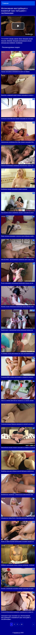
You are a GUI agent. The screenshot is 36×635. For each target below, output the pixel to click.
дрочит (16, 38)
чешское (3, 40)
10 (21, 624)
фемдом (9, 40)
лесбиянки (19, 42)
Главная (5, 3)
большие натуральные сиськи (22, 40)
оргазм (11, 38)
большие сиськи (28, 38)
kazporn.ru (17, 632)
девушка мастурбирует (8, 42)
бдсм (20, 38)
